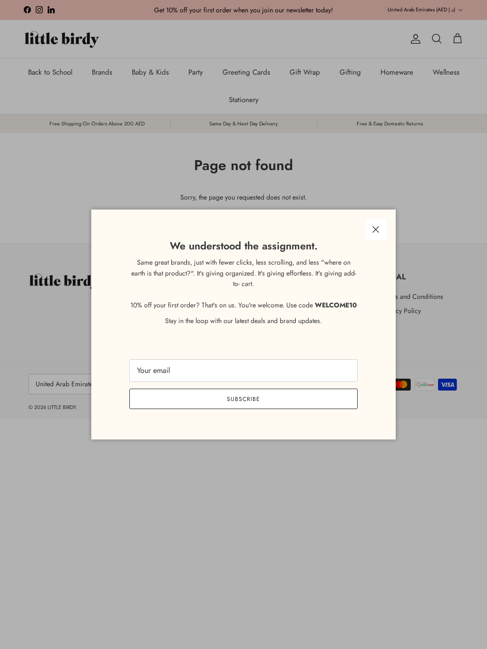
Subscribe (243, 399)
